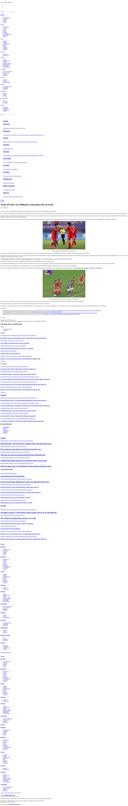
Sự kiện (3, 438)
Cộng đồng (5, 108)
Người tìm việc (6, 61)
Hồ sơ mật (5, 33)
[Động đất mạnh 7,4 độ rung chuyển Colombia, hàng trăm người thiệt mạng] (17, 440)
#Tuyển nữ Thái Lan (7, 329)
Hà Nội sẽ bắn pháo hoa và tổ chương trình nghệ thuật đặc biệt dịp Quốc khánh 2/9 (24, 384)
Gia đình (2, 77)
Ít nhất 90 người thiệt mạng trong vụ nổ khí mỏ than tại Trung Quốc (24, 460)
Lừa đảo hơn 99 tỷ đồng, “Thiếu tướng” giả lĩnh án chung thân (18, 369)
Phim (4, 45)
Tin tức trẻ (5, 107)
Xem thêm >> (3, 361)
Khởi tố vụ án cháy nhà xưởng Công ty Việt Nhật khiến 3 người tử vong (20, 358)
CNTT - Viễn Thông (7, 71)
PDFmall (5, 432)
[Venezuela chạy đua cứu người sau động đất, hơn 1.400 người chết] (15, 452)
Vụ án (4, 22)
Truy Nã (5, 29)
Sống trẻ (2, 105)
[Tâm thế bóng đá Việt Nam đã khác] (9, 351)
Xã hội (4, 429)
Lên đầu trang (8, 652)
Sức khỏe (3, 84)
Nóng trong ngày (6, 17)
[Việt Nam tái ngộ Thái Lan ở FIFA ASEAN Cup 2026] (13, 495)
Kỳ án (4, 30)
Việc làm (2, 57)
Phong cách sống (4, 98)
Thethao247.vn (6, 430)
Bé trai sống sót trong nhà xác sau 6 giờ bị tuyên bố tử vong (21, 449)
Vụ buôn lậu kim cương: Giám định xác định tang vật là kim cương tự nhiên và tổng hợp (25, 379)
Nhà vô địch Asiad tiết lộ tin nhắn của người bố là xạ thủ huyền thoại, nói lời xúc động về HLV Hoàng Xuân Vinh (76, 310)
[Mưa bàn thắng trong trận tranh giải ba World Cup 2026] (13, 500)
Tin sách (5, 111)
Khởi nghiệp (5, 65)
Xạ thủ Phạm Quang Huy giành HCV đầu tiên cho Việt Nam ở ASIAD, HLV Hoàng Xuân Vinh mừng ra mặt (74, 313)
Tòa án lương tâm (7, 34)
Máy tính (5, 73)
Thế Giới (2, 15)
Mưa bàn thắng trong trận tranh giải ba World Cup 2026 (16, 502)
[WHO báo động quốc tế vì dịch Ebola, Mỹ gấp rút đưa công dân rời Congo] (17, 463)
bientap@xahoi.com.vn (9, 795)
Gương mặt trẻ (6, 109)
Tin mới (3, 395)
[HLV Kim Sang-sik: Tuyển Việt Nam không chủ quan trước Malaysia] (16, 484)
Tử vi (4, 100)
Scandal (5, 42)
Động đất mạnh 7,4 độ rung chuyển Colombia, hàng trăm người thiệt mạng (26, 443)
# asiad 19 (5, 330)
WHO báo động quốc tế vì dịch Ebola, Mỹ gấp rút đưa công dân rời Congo (26, 466)
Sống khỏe (5, 89)
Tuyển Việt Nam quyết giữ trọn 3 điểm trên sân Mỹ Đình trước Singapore (21, 492)
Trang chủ (3, 652)
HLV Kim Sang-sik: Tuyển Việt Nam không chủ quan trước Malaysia (20, 487)
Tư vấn (4, 59)
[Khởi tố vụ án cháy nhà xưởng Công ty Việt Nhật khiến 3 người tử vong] (16, 356)
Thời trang (5, 48)
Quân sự (5, 20)
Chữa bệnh (5, 87)
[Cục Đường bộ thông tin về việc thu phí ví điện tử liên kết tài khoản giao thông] (18, 418)
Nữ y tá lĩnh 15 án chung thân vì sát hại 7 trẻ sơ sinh (15, 343)
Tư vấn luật (5, 35)
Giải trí (2, 38)
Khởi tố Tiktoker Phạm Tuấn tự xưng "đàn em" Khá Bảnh (17, 348)
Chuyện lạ (5, 18)
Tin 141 (4, 36)
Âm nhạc (5, 47)
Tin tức (2, 14)
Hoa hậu (5, 44)
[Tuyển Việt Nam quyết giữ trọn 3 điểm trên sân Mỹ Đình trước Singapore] (17, 489)
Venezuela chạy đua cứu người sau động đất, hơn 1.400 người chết (23, 455)
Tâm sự (4, 79)
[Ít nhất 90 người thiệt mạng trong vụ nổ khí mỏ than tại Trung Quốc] (15, 457)
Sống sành (5, 101)
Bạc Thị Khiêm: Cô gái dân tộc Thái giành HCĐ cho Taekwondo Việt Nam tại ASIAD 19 (61, 314)
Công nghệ (5, 431)
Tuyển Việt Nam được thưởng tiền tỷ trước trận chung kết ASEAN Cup (25, 482)
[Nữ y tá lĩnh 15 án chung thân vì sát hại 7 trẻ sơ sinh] (12, 340)
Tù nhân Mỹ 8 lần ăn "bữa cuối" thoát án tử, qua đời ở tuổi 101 (18, 374)
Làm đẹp (5, 49)
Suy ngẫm (5, 102)
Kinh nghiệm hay (7, 82)
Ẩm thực (5, 93)
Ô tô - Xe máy (6, 72)
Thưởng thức (3, 91)
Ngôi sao (5, 41)
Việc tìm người (6, 67)
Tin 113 (4, 28)
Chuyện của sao (6, 43)
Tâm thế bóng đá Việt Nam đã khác (10, 353)
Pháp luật (2, 24)
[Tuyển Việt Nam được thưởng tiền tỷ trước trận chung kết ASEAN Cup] (16, 479)
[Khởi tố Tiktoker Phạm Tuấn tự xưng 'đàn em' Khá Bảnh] (13, 345)
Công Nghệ (3, 69)
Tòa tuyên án (6, 27)
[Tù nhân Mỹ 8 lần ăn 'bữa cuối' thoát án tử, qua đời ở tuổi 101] (14, 371)
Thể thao (2, 51)
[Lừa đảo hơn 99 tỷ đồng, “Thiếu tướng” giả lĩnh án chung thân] (14, 366)
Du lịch (4, 94)
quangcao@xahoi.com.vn (14, 804)
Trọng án (5, 31)
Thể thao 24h (6, 55)
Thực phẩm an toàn (7, 86)
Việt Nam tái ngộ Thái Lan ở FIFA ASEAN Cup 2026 (15, 497)
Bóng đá (5, 54)
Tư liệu (4, 21)
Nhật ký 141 (5, 428)
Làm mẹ (5, 80)
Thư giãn (5, 95)
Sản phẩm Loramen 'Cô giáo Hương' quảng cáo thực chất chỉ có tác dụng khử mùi (23, 338)
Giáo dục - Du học (7, 63)
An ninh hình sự (6, 426)
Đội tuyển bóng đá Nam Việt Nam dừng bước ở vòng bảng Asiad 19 (47, 311)
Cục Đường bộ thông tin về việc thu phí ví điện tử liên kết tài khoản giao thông (22, 421)
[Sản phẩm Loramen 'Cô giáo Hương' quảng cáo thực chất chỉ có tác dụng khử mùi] (18, 335)
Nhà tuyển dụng (6, 64)
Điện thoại (5, 75)
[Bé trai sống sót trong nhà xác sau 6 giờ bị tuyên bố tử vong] (14, 446)
